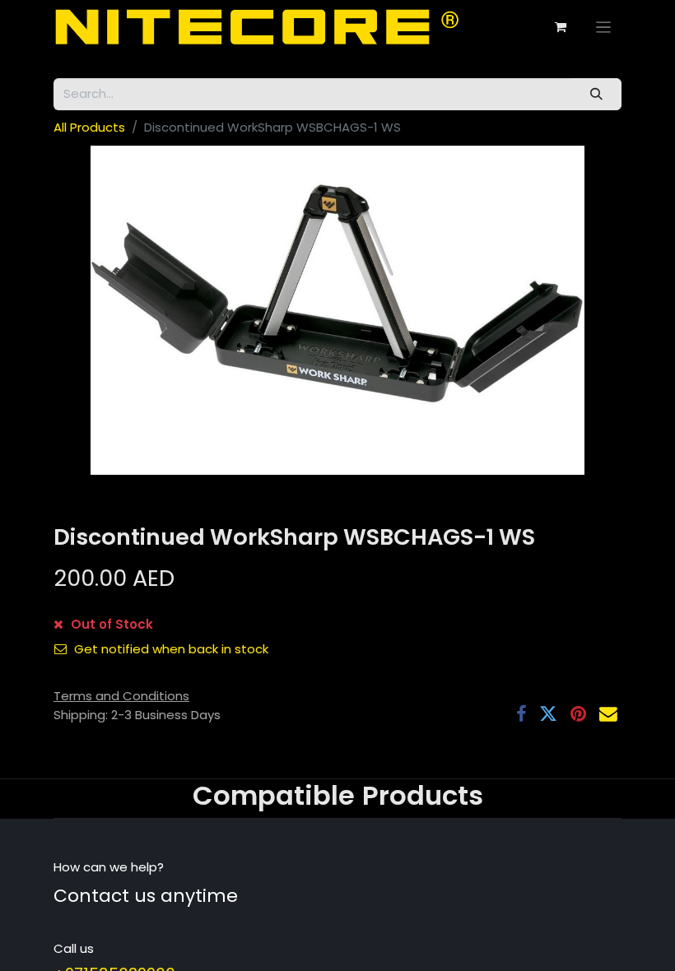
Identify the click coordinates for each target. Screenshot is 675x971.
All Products (89, 127)
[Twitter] (548, 714)
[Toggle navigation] (603, 26)
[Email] (608, 714)
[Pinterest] (578, 714)
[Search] (596, 94)
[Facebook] (521, 714)
